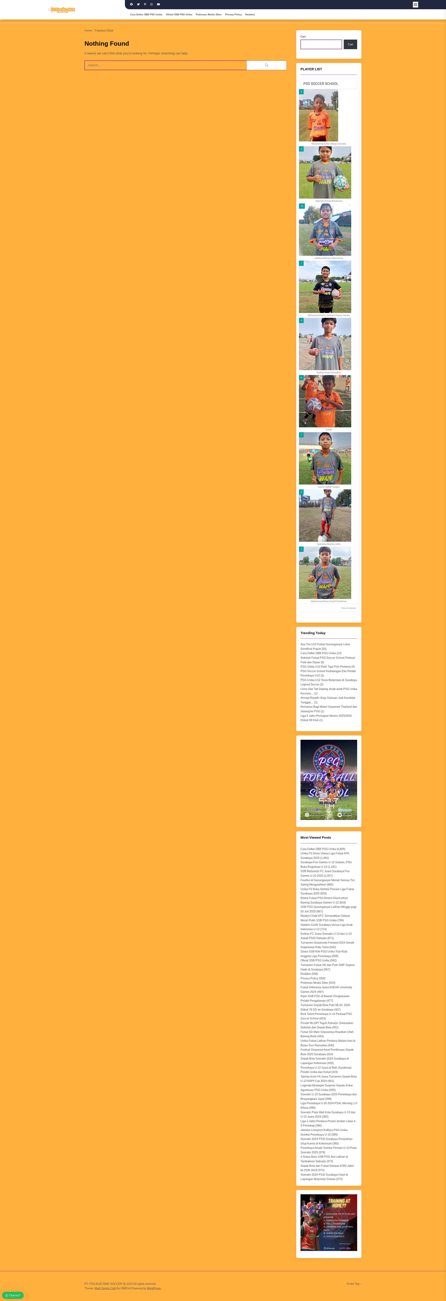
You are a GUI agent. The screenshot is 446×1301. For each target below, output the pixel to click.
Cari (303, 36)
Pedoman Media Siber (209, 14)
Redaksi (250, 14)
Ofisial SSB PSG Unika (179, 14)
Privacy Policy (233, 14)
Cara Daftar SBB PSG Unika (146, 14)
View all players (348, 608)
